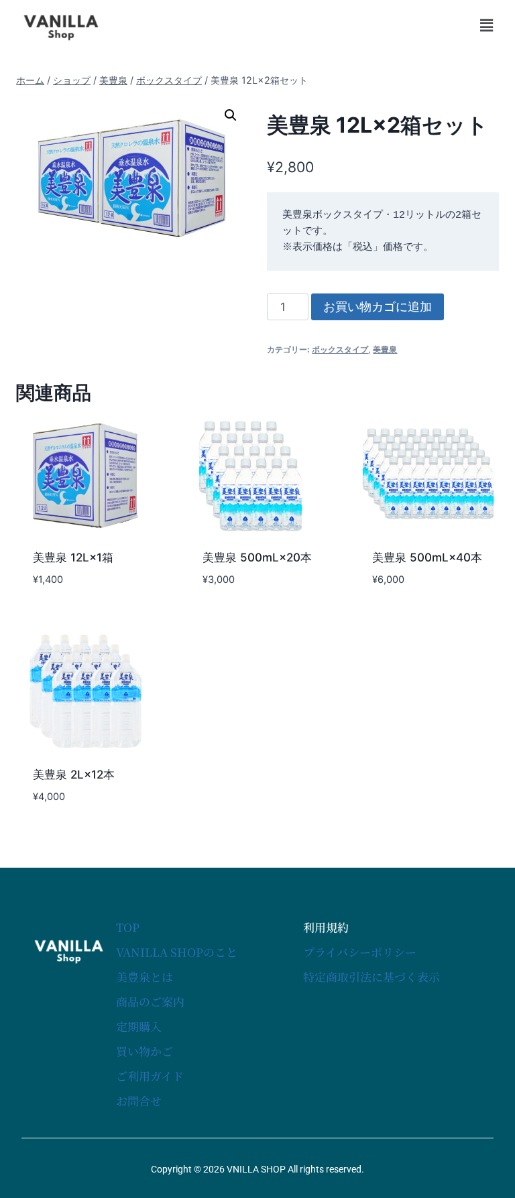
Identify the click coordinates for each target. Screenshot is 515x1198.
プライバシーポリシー (359, 951)
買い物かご (144, 1051)
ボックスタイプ (340, 349)
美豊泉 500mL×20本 (257, 557)
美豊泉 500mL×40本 (427, 557)
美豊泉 (385, 349)
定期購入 (139, 1026)
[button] (486, 25)
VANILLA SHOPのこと (176, 951)
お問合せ (139, 1100)
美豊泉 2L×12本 (74, 774)
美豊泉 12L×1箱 (73, 557)
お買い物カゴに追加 (377, 307)
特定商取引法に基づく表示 (371, 976)
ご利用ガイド (150, 1075)
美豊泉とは (144, 976)
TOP (127, 927)
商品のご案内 (150, 1001)
